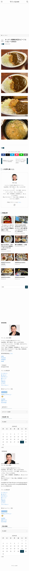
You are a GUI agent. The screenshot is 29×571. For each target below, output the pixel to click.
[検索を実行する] (26, 287)
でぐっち (14, 182)
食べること (3, 375)
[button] (3, 154)
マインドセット (5, 385)
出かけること (4, 376)
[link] (14, 205)
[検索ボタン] (27, 1)
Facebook (3, 357)
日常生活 (3, 381)
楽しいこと (3, 378)
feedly (2, 361)
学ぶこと (3, 380)
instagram (3, 359)
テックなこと (4, 373)
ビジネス (3, 383)
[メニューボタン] (1, 1)
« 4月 (2, 447)
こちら (19, 202)
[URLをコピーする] (26, 154)
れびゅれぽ (3, 402)
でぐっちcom (14, 1)
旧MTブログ (4, 400)
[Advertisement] (14, 19)
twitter (2, 356)
